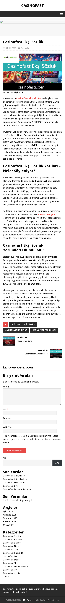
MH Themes (28, 600)
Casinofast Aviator (12, 536)
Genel (6, 576)
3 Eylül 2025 (11, 48)
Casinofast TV (10, 569)
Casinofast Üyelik (11, 573)
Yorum (6, 386)
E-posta (7, 418)
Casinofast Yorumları (44, 330)
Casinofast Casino (12, 542)
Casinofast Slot (10, 563)
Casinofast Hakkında (16, 330)
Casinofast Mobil (11, 559)
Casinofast (8, 588)
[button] (60, 14)
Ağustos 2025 (9, 514)
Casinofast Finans (11, 546)
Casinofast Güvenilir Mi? (14, 475)
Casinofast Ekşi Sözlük (23, 324)
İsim (5, 409)
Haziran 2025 (9, 521)
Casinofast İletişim (12, 556)
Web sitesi (8, 426)
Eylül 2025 (8, 511)
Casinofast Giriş (10, 485)
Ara (4, 457)
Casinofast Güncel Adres (15, 479)
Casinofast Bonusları (13, 539)
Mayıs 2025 (8, 525)
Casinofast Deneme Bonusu (17, 489)
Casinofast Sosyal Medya (15, 566)
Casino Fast (26, 48)
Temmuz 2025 (10, 518)
